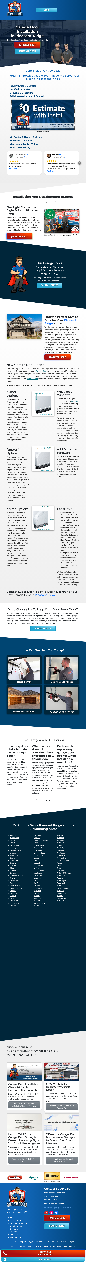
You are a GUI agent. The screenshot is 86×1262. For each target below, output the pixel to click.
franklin (13, 896)
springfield (61, 855)
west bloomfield (63, 888)
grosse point (14, 903)
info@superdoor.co (56, 1193)
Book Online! (57, 1225)
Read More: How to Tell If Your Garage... (24, 1160)
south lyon (61, 848)
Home (30, 202)
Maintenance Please (62, 682)
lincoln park (38, 855)
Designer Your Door (19, 1223)
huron (36, 843)
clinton (12, 868)
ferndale (13, 891)
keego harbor (39, 848)
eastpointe (14, 881)
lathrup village (39, 853)
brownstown (14, 855)
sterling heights (63, 860)
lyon (35, 860)
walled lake (61, 876)
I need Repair (24, 682)
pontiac (36, 893)
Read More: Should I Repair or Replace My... (62, 1106)
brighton (13, 853)
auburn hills (14, 838)
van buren (61, 871)
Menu (46, 10)
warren (60, 878)
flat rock (13, 893)
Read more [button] (13, 168)
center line (14, 860)
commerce (14, 871)
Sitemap (60, 1247)
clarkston (13, 863)
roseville (60, 840)
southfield (61, 850)
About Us (14, 1235)
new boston (38, 873)
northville (37, 878)
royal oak (61, 843)
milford (36, 868)
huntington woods (41, 840)
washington (61, 881)
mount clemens (39, 871)
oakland (37, 886)
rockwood (37, 906)
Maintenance (16, 1226)
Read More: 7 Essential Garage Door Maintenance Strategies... (62, 1160)
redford (37, 896)
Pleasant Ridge (38, 202)
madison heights (40, 866)
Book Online (15, 1237)
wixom (60, 896)
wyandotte (61, 901)
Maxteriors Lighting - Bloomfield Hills (58, 1208)
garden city (14, 901)
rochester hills (39, 903)
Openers (14, 1229)
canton (12, 858)
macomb (37, 863)
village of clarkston (64, 873)
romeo (60, 835)
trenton (60, 863)
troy (59, 866)
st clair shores (62, 858)
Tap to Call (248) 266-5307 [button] (45, 1253)
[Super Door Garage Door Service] (15, 8)
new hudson (38, 876)
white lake (61, 893)
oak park (37, 883)
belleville (13, 840)
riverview (37, 898)
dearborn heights (16, 876)
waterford (61, 883)
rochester (37, 901)
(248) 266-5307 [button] (27, 44)
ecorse (12, 883)
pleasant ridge (41, 371)
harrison (13, 906)
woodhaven (61, 898)
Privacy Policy (69, 1247)
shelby (59, 845)
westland (60, 891)
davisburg (13, 873)
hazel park (38, 835)
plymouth (37, 891)
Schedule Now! (27, 51)
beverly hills (14, 845)
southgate (61, 853)
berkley (12, 843)
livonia (36, 858)
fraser (12, 898)
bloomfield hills (16, 850)
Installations (15, 1220)
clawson (13, 866)
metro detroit (15, 886)
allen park (13, 835)
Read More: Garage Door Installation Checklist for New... (24, 1104)
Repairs (13, 1232)
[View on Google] (11, 156)
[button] (6, 163)
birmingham (14, 848)
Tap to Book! (45, 1259)
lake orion (38, 850)
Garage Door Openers (62, 712)
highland (37, 838)
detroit (12, 878)
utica (59, 868)
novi (35, 881)
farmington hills (16, 888)
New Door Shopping (24, 711)
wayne (59, 886)
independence (39, 845)
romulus (60, 838)
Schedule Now (49, 285)
